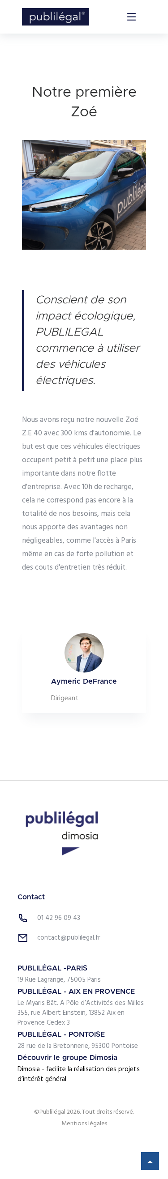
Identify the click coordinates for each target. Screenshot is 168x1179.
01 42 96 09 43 (58, 918)
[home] (55, 17)
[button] (131, 17)
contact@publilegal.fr (68, 938)
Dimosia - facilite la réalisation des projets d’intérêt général (78, 1074)
